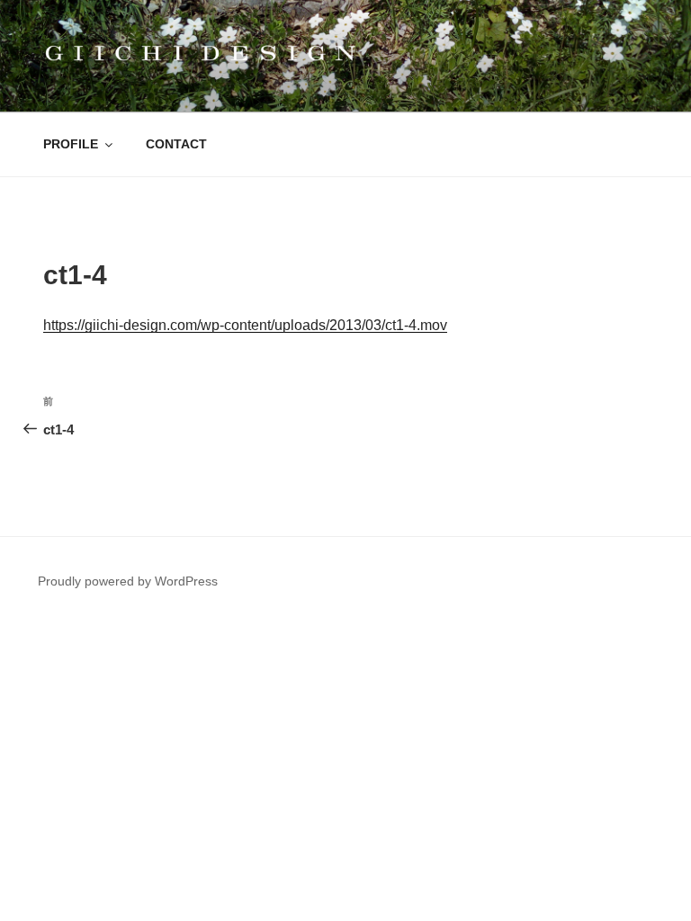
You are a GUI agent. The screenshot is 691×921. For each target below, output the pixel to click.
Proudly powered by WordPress (128, 581)
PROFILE (70, 144)
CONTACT (176, 144)
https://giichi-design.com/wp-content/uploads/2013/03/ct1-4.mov (245, 325)
